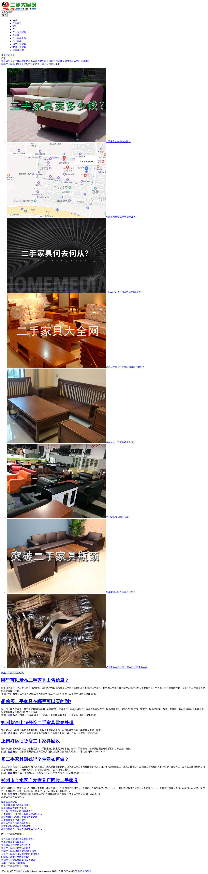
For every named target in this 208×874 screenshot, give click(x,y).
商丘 (62, 61)
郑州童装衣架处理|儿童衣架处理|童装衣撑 (126, 667)
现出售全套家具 (9, 802)
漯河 (51, 61)
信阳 (82, 61)
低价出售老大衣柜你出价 (13, 808)
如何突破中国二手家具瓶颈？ (120, 592)
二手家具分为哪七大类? (117, 517)
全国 (10, 694)
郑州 (3, 61)
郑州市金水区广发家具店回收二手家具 (39, 780)
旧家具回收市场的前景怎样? (15, 857)
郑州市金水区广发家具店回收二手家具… (21, 829)
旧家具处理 (18, 50)
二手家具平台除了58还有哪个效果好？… (21, 814)
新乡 (33, 61)
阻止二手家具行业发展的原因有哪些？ (125, 367)
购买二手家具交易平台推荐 (14, 866)
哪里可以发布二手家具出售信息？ (35, 680)
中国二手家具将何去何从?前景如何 (123, 292)
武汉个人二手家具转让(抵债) (120, 442)
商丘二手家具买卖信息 (12, 672)
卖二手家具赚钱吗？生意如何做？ (35, 759)
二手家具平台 (19, 38)
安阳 (24, 61)
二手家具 (17, 23)
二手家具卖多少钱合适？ (118, 141)
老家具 (15, 35)
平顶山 (18, 61)
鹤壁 (28, 61)
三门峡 (56, 61)
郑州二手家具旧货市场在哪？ (16, 823)
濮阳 (42, 61)
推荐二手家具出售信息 (12, 64)
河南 (51, 64)
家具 (14, 26)
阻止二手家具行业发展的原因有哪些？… (21, 854)
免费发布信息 (8, 55)
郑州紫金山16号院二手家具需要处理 (37, 722)
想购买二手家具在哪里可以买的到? (36, 701)
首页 (3, 58)
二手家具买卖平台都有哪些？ (16, 805)
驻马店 (72, 61)
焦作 (37, 61)
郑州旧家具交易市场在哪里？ (120, 216)
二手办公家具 (19, 32)
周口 (67, 61)
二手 (14, 29)
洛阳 (8, 61)
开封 (12, 61)
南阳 (78, 61)
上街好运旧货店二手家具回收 (30, 740)
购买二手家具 (19, 44)
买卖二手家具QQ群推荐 (13, 863)
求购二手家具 (19, 47)
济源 (87, 61)
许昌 (46, 61)
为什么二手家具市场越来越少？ (17, 811)
